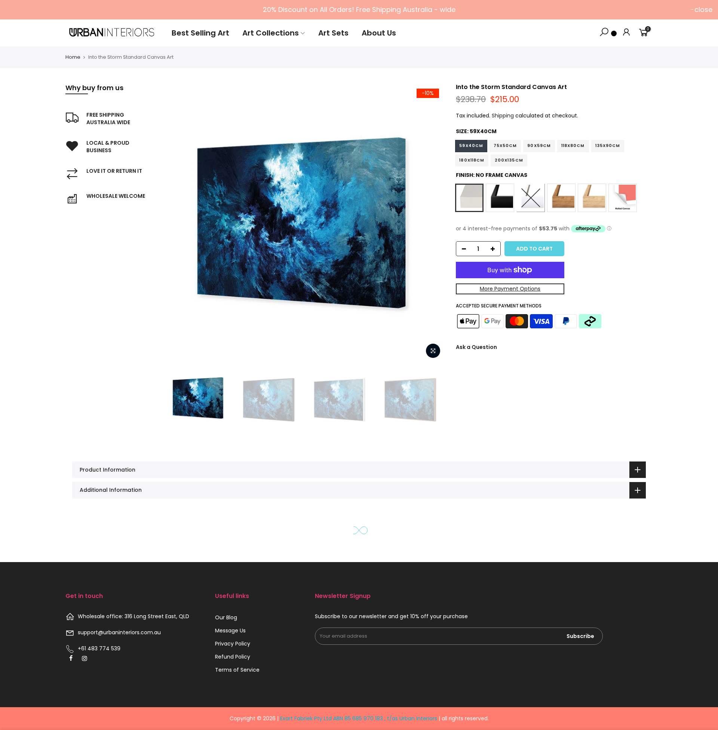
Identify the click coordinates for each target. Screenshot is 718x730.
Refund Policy (232, 656)
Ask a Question (476, 347)
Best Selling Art (200, 33)
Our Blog (226, 617)
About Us (379, 33)
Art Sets (333, 33)
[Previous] (178, 223)
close (703, 9)
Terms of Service (237, 670)
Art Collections (270, 33)
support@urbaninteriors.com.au (119, 632)
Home (72, 57)
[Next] (431, 223)
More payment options (510, 288)
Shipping (503, 115)
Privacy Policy (232, 643)
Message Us (230, 630)
